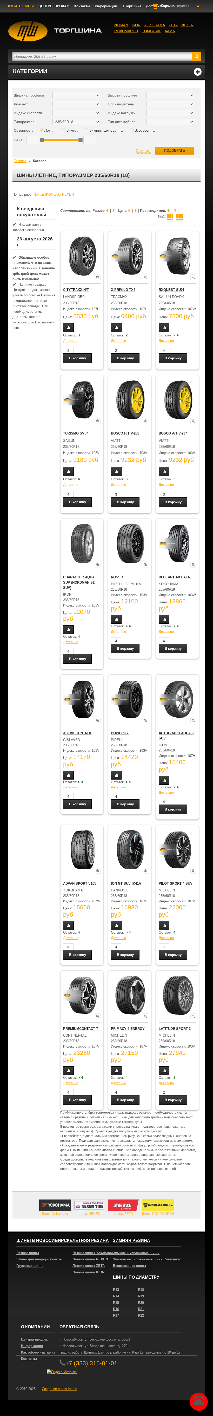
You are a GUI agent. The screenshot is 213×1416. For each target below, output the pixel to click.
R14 (116, 1296)
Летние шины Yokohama (92, 1253)
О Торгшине (131, 6)
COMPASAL (151, 31)
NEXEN (187, 25)
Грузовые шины (29, 1266)
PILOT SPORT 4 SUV (175, 883)
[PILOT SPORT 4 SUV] (178, 849)
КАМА (170, 31)
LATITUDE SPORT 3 (175, 1029)
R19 (141, 1296)
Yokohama (154, 25)
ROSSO (117, 577)
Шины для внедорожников (39, 1259)
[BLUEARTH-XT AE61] (178, 543)
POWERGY (120, 733)
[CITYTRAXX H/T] (82, 256)
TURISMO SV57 (75, 433)
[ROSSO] (130, 543)
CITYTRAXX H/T (76, 290)
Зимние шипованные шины (136, 1253)
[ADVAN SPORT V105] (82, 849)
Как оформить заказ (38, 1352)
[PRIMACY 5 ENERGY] (130, 995)
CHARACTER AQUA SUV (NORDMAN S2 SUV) (79, 582)
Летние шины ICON (88, 1272)
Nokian (121, 25)
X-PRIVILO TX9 (123, 290)
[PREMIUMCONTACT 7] (82, 995)
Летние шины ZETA (88, 1266)
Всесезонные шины (129, 1266)
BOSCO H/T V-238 (125, 433)
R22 (141, 1315)
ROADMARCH (126, 31)
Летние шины (27, 1253)
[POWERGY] (130, 699)
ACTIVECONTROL (77, 733)
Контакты (82, 6)
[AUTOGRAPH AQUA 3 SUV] (178, 699)
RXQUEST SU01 (171, 290)
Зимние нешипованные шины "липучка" (147, 1259)
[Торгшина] (55, 31)
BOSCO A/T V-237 (173, 433)
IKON (136, 25)
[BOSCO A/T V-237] (178, 399)
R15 (116, 1303)
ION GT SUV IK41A (126, 883)
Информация (106, 6)
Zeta (173, 25)
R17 (116, 1315)
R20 (141, 1303)
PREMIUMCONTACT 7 (80, 1029)
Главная (20, 161)
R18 (141, 1290)
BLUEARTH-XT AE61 (175, 577)
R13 (116, 1290)
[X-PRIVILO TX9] (130, 256)
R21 (141, 1309)
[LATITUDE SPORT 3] (178, 995)
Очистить (143, 151)
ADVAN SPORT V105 (79, 883)
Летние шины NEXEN (90, 1259)
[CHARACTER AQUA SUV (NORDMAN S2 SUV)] (82, 543)
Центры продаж (34, 1339)
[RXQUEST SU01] (178, 256)
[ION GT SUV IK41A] (130, 849)
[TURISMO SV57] (82, 399)
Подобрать (174, 150)
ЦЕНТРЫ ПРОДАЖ (54, 6)
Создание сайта (59, 1389)
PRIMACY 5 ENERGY (128, 1029)
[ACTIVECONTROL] (82, 699)
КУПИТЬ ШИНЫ (21, 6)
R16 (116, 1309)
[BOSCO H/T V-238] (130, 399)
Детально (70, 341)
